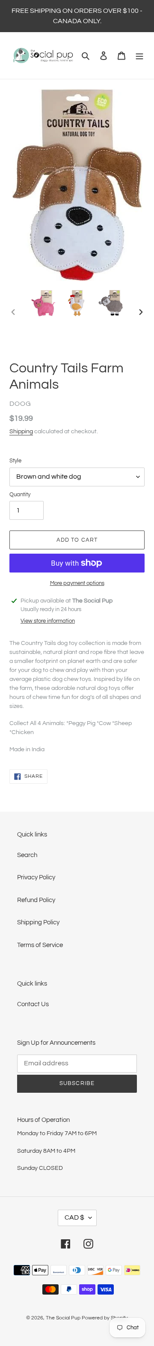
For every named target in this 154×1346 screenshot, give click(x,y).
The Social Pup (63, 1318)
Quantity (19, 495)
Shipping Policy (38, 922)
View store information (48, 621)
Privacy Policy (36, 877)
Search (27, 855)
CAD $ (74, 1217)
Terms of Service (40, 945)
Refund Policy (36, 900)
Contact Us (33, 1004)
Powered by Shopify (105, 1318)
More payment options (77, 583)
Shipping (21, 432)
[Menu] (139, 55)
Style (15, 461)
